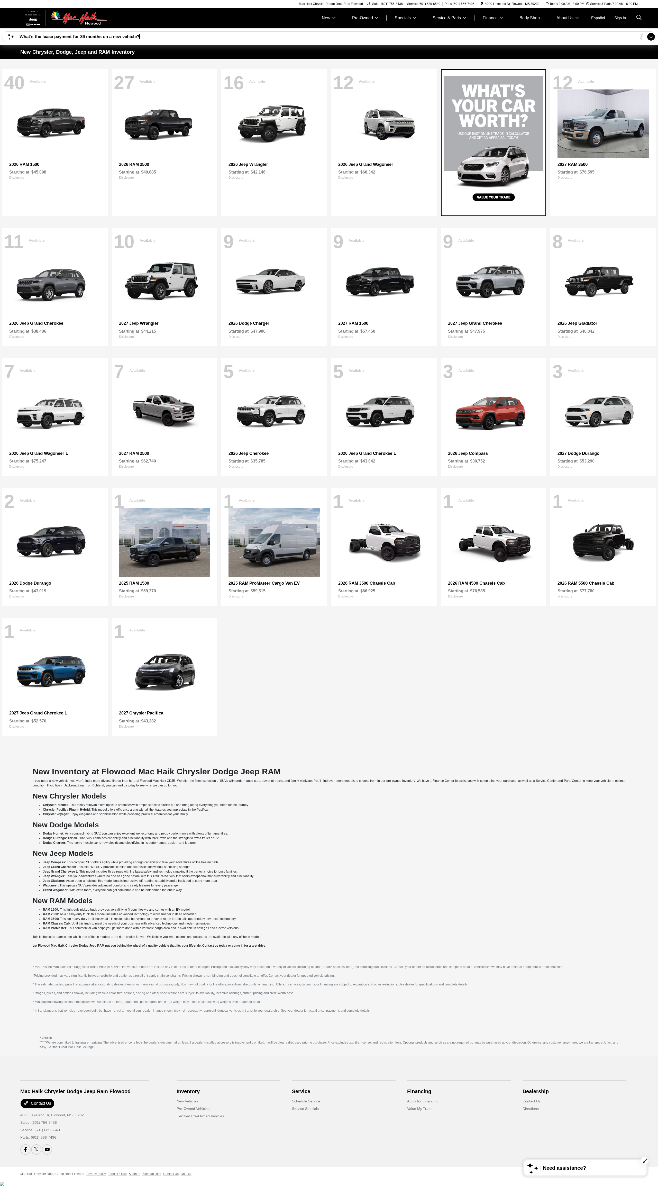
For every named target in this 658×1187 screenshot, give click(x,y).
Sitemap (134, 1174)
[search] (639, 18)
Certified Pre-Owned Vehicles (200, 1116)
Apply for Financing (422, 1101)
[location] (482, 4)
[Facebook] (25, 1149)
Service (301, 1091)
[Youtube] (47, 1149)
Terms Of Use (117, 1174)
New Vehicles (187, 1101)
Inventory (188, 1091)
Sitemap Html (151, 1174)
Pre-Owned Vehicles (193, 1109)
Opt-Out (186, 1174)
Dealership (536, 1091)
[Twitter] (36, 1149)
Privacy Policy (96, 1174)
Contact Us (40, 1103)
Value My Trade (420, 1109)
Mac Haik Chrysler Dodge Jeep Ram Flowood (52, 1174)
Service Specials (305, 1109)
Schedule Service (306, 1101)
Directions (531, 1109)
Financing (419, 1091)
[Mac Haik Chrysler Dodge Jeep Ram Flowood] (64, 17)
